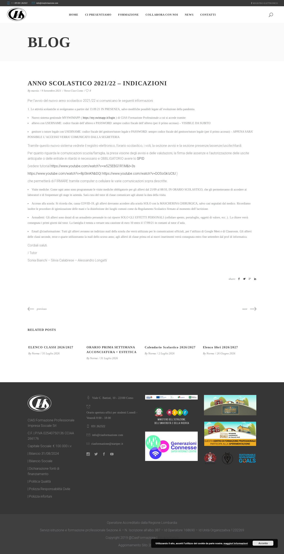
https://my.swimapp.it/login (99, 117)
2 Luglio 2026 (167, 353)
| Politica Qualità (39, 481)
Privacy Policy (168, 538)
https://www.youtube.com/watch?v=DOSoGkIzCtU (139, 174)
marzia (35, 90)
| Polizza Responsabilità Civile (49, 489)
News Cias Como (73, 90)
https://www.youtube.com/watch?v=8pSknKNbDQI (64, 174)
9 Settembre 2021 (51, 90)
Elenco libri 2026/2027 (220, 347)
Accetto (263, 543)
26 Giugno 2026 (226, 353)
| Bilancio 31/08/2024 (43, 454)
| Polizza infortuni (40, 496)
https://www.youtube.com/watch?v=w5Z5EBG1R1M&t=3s (93, 166)
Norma (36, 353)
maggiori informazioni (235, 543)
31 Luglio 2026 (51, 353)
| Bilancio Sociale (40, 461)
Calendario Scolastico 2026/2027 (170, 347)
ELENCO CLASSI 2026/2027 (50, 347)
